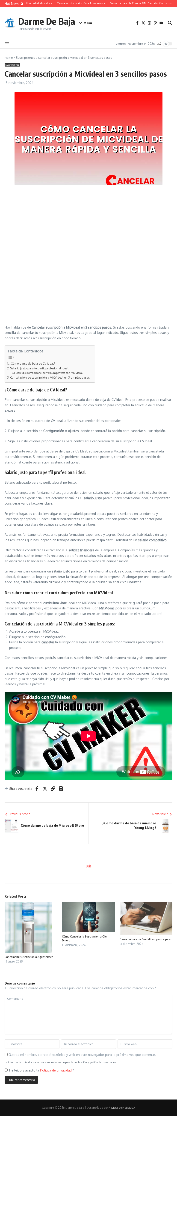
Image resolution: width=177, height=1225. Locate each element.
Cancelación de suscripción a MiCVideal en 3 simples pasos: (50, 377)
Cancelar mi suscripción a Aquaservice (29, 957)
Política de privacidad (56, 1070)
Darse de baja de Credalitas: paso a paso (145, 939)
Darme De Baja (46, 21)
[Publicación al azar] (159, 44)
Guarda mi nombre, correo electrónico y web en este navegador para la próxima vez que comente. (82, 1055)
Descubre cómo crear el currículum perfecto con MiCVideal (49, 372)
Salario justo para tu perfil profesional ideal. (39, 368)
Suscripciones (25, 57)
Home (9, 57)
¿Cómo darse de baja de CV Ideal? (32, 363)
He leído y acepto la (41, 1070)
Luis (88, 866)
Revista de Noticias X (122, 1107)
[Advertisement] (88, 222)
